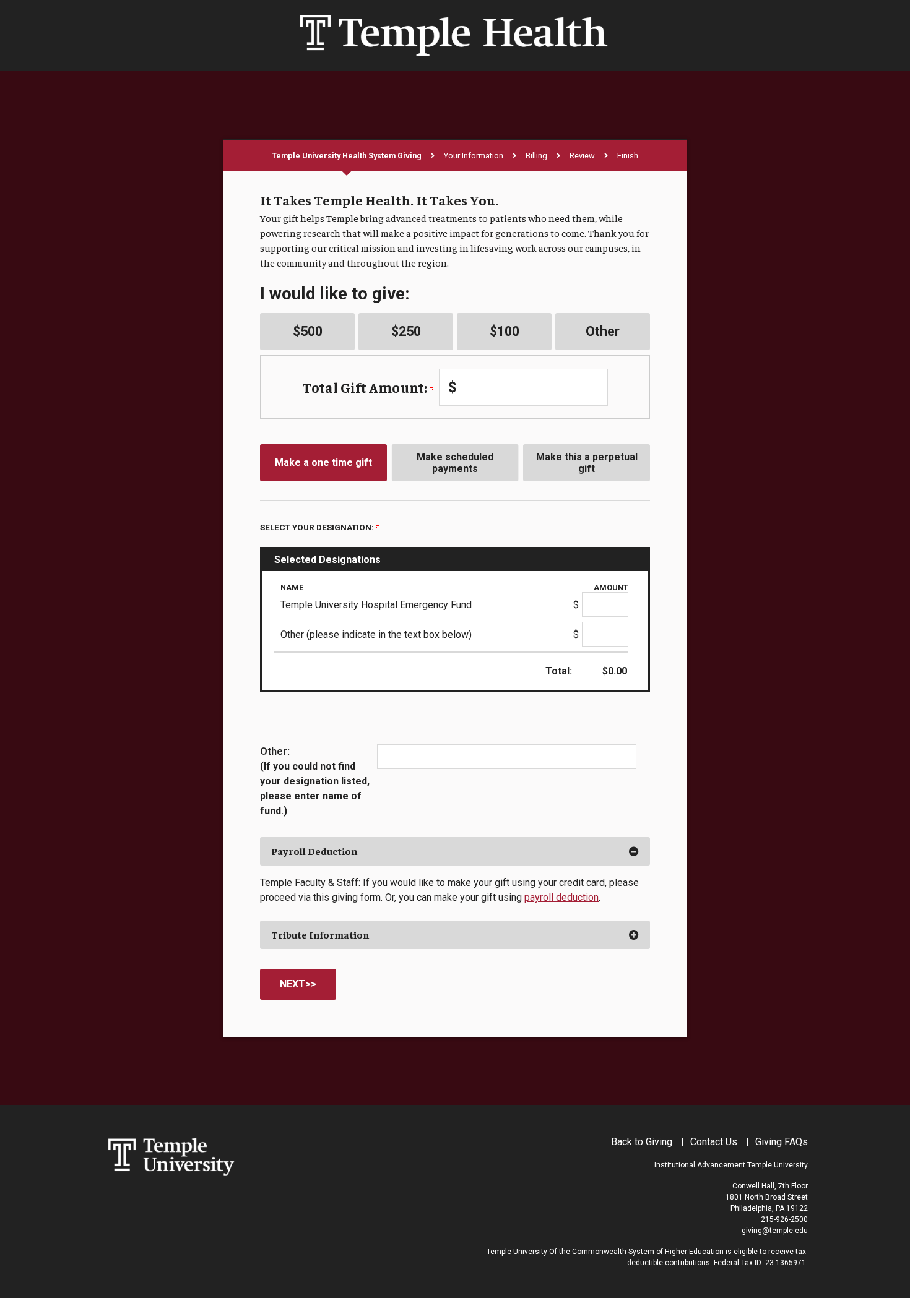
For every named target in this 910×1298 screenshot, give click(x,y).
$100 (504, 331)
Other (603, 331)
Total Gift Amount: (366, 387)
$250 (406, 331)
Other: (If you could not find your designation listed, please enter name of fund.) (315, 781)
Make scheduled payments (455, 463)
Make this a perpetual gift (587, 463)
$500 (308, 331)
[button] (455, 851)
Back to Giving (641, 1142)
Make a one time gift (323, 462)
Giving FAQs (781, 1142)
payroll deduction (561, 897)
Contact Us (713, 1142)
